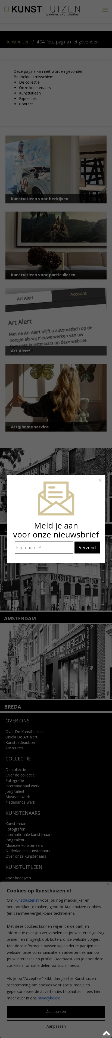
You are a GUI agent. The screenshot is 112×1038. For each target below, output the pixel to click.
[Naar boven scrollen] (107, 1033)
